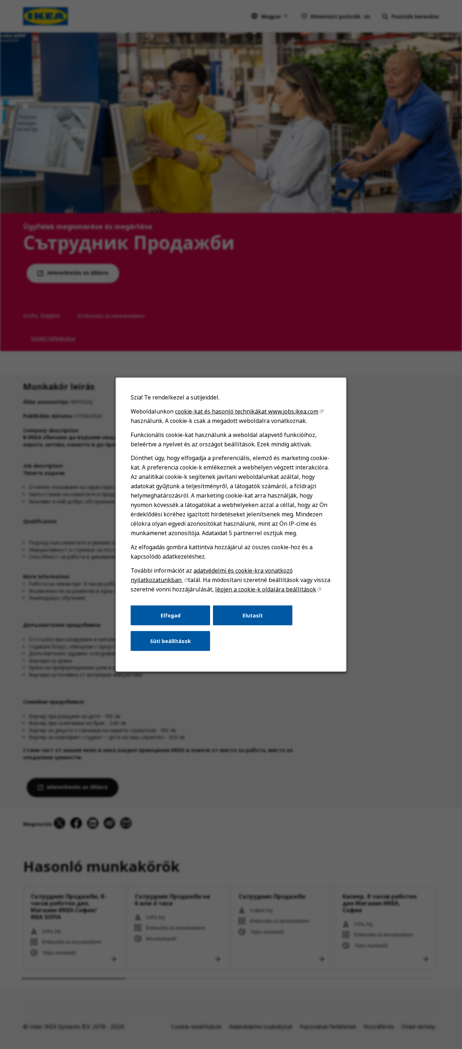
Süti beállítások (170, 640)
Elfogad (170, 615)
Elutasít (253, 615)
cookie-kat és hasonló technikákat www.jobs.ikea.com (246, 411)
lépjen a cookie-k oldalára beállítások (265, 589)
